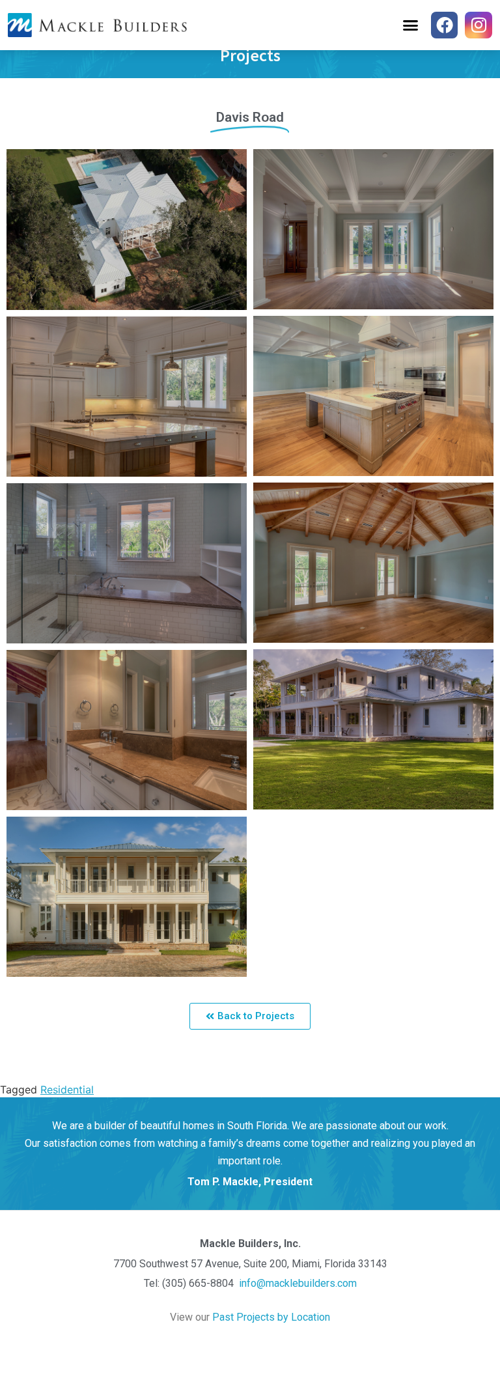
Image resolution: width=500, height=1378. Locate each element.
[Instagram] (478, 25)
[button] (410, 25)
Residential (67, 1089)
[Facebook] (444, 25)
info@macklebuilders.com (296, 1283)
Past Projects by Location (271, 1317)
